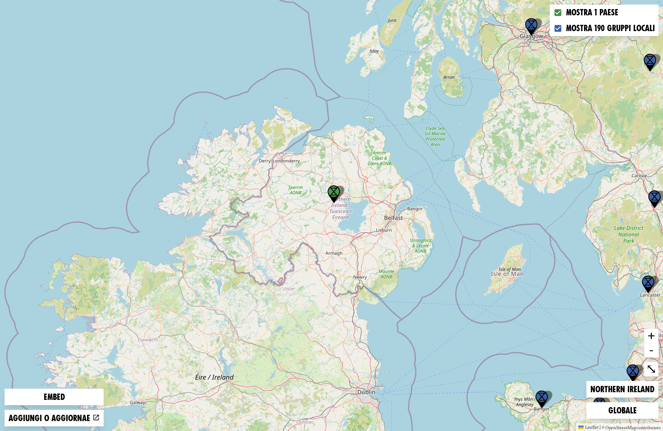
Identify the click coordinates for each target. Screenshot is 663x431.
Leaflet (592, 427)
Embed (54, 397)
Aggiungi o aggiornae (50, 418)
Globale (623, 410)
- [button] (651, 350)
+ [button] (651, 335)
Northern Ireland (622, 389)
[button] (531, 27)
